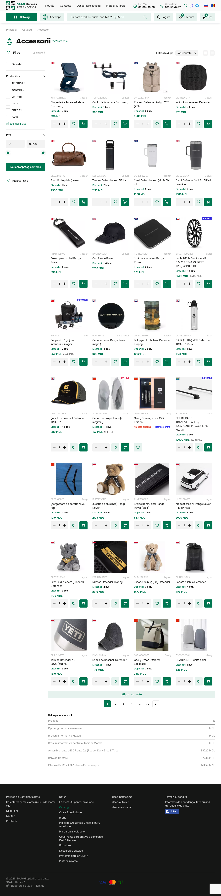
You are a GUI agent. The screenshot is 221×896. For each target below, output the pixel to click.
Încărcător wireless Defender (193, 102)
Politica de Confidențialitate (23, 797)
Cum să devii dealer (71, 812)
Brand (62, 817)
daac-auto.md (120, 802)
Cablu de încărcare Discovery (110, 102)
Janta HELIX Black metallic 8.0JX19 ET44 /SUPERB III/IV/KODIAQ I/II (191, 262)
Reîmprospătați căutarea (25, 167)
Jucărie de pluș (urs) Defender (152, 582)
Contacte (65, 5)
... (140, 703)
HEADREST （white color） (192, 660)
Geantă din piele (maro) (65, 180)
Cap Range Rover (103, 258)
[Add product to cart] (83, 124)
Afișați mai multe (16, 123)
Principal (11, 29)
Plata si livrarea (115, 5)
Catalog (25, 17)
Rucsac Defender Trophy (107, 582)
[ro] (213, 5)
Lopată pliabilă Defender (191, 582)
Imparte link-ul (20, 180)
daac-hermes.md (122, 797)
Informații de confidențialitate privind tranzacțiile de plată (187, 803)
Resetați (40, 52)
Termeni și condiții (176, 797)
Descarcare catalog (89, 5)
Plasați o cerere (162, 426)
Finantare (65, 845)
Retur (62, 797)
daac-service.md (122, 807)
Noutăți (49, 5)
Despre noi (12, 811)
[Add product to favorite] (74, 124)
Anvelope (55, 17)
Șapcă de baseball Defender (109, 660)
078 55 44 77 (173, 7)
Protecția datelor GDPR (73, 856)
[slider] (8, 153)
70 (147, 703)
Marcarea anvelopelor (72, 831)
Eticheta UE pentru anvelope (76, 802)
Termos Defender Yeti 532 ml (109, 180)
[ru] (206, 5)
